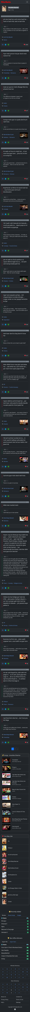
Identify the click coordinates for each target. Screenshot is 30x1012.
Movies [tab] (4, 915)
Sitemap (18, 1002)
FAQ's (2, 1002)
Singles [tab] (19, 915)
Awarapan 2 (4, 932)
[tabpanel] (15, 925)
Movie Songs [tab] (11, 915)
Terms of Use (19, 999)
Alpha (2, 926)
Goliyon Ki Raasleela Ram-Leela (9, 956)
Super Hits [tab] (5, 942)
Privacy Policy (4, 999)
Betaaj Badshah (5, 953)
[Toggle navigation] (27, 2)
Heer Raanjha (5, 950)
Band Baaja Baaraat (9, 518)
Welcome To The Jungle (7, 929)
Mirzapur (3, 921)
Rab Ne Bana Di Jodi (8, 134)
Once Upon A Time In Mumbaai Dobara (11, 947)
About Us (3, 996)
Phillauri (6, 701)
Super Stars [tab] (13, 942)
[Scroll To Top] (15, 1009)
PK (4, 384)
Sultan (5, 103)
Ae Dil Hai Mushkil (8, 37)
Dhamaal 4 (4, 924)
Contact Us (19, 996)
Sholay (3, 959)
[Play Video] (24, 71)
